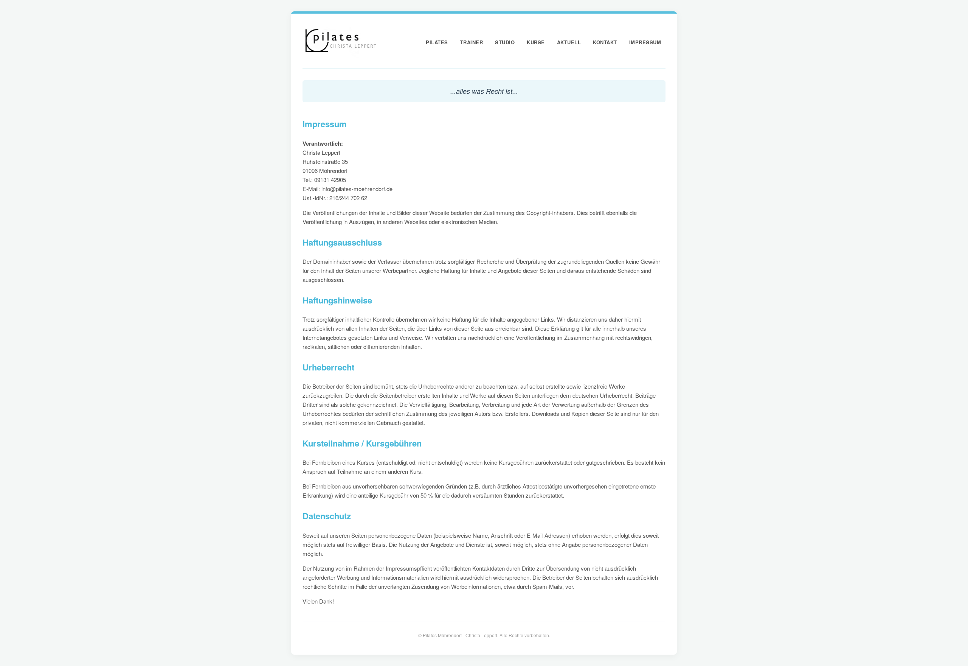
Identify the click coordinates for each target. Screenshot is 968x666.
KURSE (536, 42)
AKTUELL (569, 42)
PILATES (437, 42)
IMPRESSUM (645, 42)
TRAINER (471, 42)
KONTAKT (605, 42)
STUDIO (505, 42)
